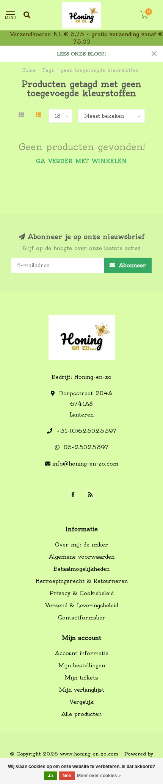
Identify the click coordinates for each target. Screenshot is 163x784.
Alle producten (81, 714)
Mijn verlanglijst (81, 689)
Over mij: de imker (81, 544)
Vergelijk (81, 701)
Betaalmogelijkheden (81, 568)
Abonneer (131, 265)
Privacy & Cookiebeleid (81, 593)
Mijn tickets (81, 677)
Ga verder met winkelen (81, 161)
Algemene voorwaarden (81, 556)
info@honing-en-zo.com (85, 463)
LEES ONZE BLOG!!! (81, 54)
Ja (50, 775)
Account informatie (81, 653)
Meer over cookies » (99, 775)
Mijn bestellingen (81, 665)
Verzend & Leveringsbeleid (81, 605)
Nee (67, 775)
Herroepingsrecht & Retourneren (82, 581)
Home (29, 70)
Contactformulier (81, 617)
